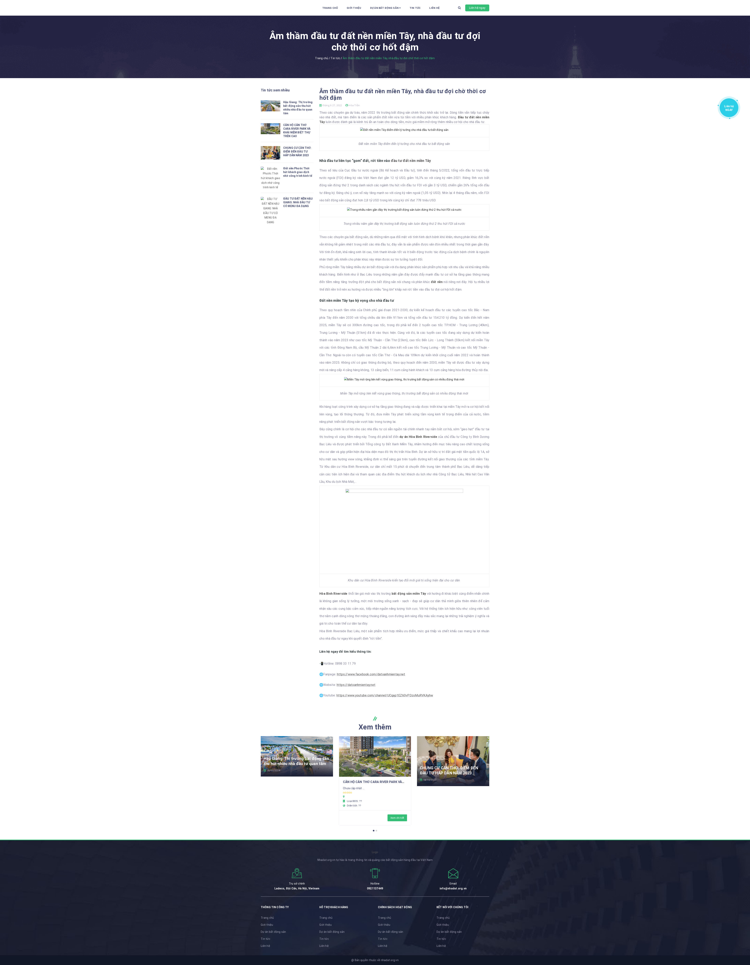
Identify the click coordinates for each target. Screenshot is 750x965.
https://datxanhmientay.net (356, 685)
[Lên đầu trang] (742, 944)
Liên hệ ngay (477, 7)
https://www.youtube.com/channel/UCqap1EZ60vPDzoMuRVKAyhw (385, 695)
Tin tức (415, 7)
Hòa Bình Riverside (333, 593)
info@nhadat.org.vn (453, 888)
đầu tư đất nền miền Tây (411, 161)
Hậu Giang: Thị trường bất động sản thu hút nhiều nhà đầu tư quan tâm (296, 761)
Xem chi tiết (397, 817)
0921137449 (375, 888)
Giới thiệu (354, 7)
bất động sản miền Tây (409, 593)
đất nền (437, 282)
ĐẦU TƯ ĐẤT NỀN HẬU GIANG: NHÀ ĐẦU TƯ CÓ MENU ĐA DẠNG (298, 202)
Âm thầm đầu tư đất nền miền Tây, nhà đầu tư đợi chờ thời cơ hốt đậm (402, 94)
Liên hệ (434, 7)
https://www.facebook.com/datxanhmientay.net (371, 674)
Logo (375, 852)
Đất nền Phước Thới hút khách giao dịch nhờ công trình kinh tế (297, 172)
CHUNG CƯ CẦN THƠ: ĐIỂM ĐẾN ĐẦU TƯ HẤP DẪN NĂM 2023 (297, 151)
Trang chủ (330, 7)
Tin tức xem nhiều (275, 90)
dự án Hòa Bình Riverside (418, 437)
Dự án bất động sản (384, 7)
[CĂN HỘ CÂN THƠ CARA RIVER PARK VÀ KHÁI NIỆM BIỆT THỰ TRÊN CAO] (375, 756)
